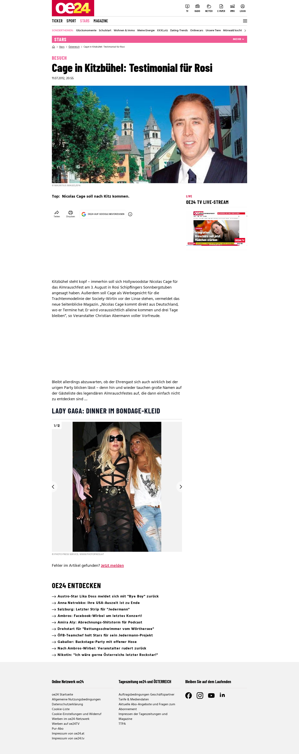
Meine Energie (146, 30)
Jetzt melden (112, 566)
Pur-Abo (57, 728)
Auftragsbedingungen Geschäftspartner (146, 694)
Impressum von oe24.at (68, 733)
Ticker (57, 20)
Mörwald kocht (232, 30)
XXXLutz (162, 30)
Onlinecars (196, 30)
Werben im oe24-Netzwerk (70, 719)
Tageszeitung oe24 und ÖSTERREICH (145, 681)
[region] (117, 489)
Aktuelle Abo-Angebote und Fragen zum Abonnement (147, 707)
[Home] (53, 47)
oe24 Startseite (62, 694)
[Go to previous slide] (52, 486)
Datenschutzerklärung (67, 704)
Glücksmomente (86, 30)
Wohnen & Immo (124, 30)
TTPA (122, 724)
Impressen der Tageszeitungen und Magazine (143, 717)
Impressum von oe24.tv (68, 738)
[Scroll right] (245, 31)
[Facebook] (188, 695)
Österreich (74, 47)
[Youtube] (211, 695)
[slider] (206, 239)
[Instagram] (200, 695)
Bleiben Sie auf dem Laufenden (208, 681)
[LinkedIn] (222, 695)
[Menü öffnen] (245, 21)
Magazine (101, 20)
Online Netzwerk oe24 (68, 681)
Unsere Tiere (213, 30)
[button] (192, 239)
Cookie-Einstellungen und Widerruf (76, 714)
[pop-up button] (234, 239)
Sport (71, 20)
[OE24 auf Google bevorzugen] (130, 214)
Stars (84, 20)
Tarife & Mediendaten (134, 699)
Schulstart (105, 30)
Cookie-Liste (61, 709)
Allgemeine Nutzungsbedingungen (76, 699)
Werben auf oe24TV (66, 724)
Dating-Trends (179, 30)
